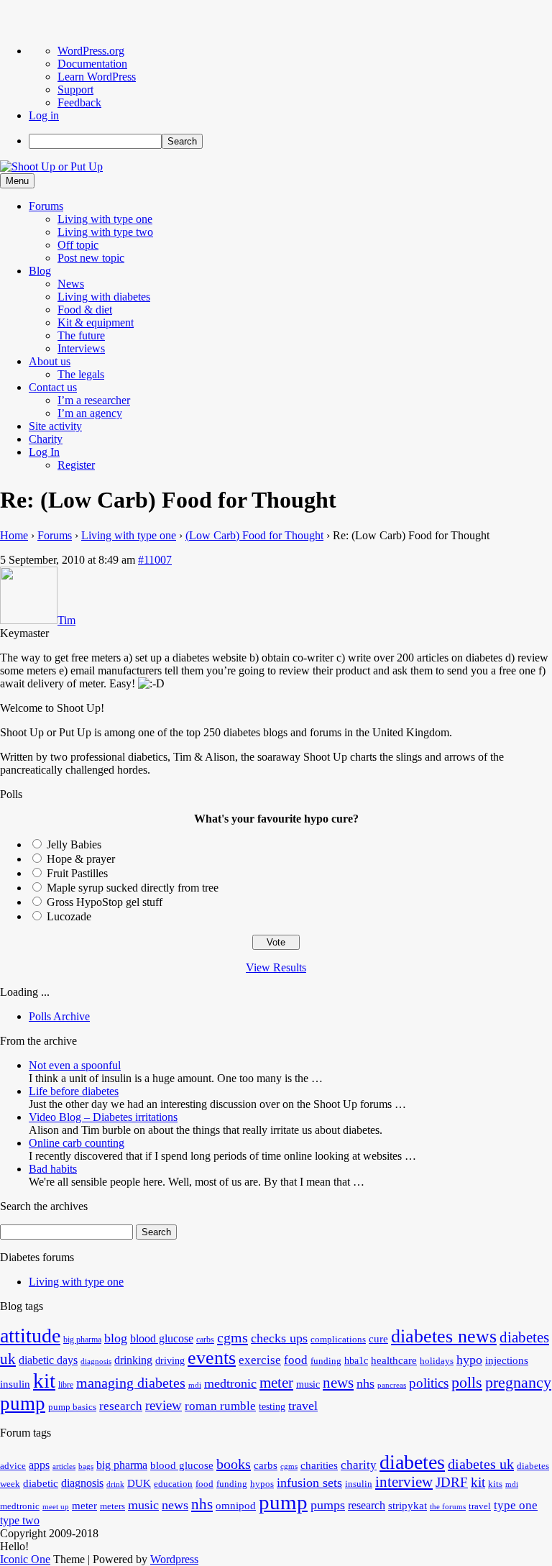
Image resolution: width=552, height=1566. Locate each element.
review (163, 1405)
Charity (46, 439)
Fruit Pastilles (77, 873)
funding (325, 1361)
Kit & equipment (96, 322)
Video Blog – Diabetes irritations (103, 1117)
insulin (15, 1384)
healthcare (394, 1360)
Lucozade (69, 916)
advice (13, 1466)
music (308, 1384)
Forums (46, 206)
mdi (194, 1385)
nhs (365, 1383)
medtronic (230, 1383)
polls (466, 1382)
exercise (260, 1360)
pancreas (391, 1385)
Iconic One (25, 1559)
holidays (437, 1361)
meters (112, 1506)
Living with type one (105, 219)
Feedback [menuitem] (79, 102)
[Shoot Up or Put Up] (51, 166)
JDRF (452, 1482)
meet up (55, 1507)
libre (65, 1385)
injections (506, 1360)
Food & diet (85, 309)
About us (49, 361)
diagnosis (95, 1361)
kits (495, 1484)
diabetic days (48, 1360)
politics (428, 1383)
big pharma (82, 1339)
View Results (276, 967)
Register (76, 465)
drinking (133, 1360)
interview (404, 1482)
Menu (17, 180)
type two (20, 1520)
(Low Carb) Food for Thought (254, 535)
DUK (139, 1483)
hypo (469, 1359)
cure (378, 1339)
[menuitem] (290, 141)
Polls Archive (59, 1016)
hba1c (356, 1360)
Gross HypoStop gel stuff (104, 902)
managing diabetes (130, 1383)
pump (22, 1403)
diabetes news (444, 1336)
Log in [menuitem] (44, 115)
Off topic (78, 245)
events (212, 1357)
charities (319, 1465)
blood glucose (161, 1338)
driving (170, 1360)
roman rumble (220, 1406)
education (173, 1484)
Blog (40, 271)
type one (516, 1505)
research (120, 1406)
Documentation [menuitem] (92, 64)
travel (303, 1405)
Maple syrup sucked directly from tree (132, 888)
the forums (448, 1507)
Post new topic (91, 258)
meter (276, 1382)
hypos (262, 1484)
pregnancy (518, 1382)
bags (85, 1466)
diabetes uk (481, 1464)
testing (272, 1406)
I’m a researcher (94, 400)
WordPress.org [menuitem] (91, 51)
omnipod (236, 1505)
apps (39, 1465)
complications (338, 1339)
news (338, 1382)
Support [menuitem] (75, 89)
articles (63, 1466)
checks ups (279, 1338)
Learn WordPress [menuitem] (97, 76)
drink (115, 1484)
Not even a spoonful (75, 1065)
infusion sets (309, 1482)
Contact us (53, 387)
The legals (81, 374)
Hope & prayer (81, 859)
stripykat (407, 1505)
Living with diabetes (104, 296)
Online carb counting (76, 1143)
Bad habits (53, 1169)
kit (44, 1380)
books (233, 1464)
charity (359, 1465)
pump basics (72, 1407)
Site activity (55, 426)
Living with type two (105, 232)
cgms (232, 1337)
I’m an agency (90, 413)
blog (115, 1338)
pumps (327, 1505)
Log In (44, 452)
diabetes (412, 1462)
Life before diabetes (74, 1091)
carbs (205, 1339)
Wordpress (174, 1559)
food (296, 1360)
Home (14, 535)
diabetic (40, 1483)
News (71, 284)
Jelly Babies (74, 844)
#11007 (155, 560)
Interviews (81, 348)
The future (81, 335)
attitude (30, 1335)
